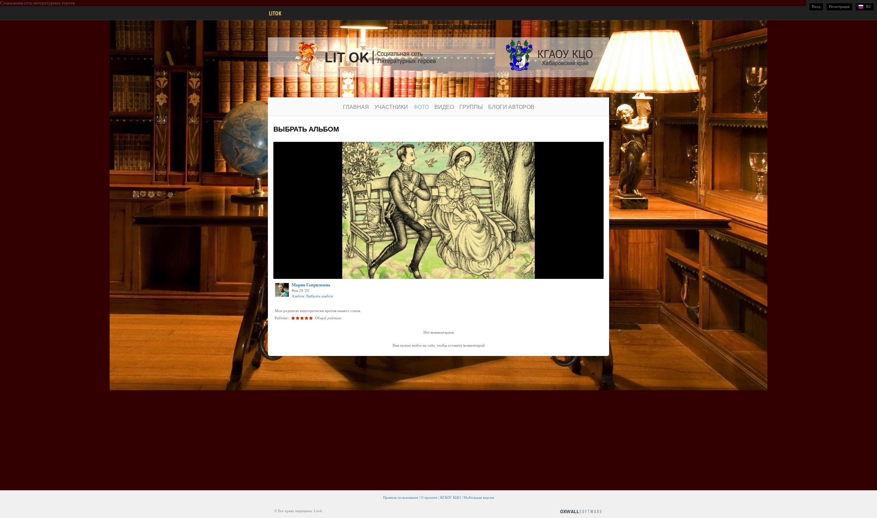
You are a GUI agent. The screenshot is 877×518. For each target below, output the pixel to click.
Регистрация (839, 6)
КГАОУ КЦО (450, 497)
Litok (275, 13)
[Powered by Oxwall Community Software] (581, 511)
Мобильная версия (479, 497)
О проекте (429, 497)
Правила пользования (400, 497)
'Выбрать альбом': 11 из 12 (302, 273)
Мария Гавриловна (311, 284)
